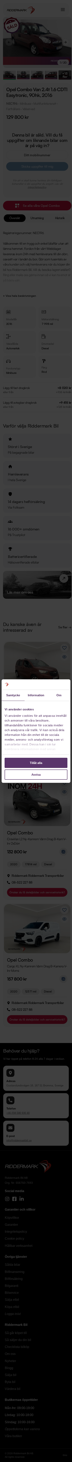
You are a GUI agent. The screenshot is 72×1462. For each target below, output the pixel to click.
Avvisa (36, 774)
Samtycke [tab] (13, 695)
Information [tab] (36, 695)
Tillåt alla (36, 763)
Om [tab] (58, 695)
